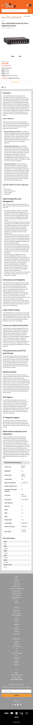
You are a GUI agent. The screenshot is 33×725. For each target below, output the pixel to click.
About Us (16, 579)
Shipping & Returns (16, 598)
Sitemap (16, 602)
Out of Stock (10, 78)
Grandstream (16, 658)
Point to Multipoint (16, 615)
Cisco (16, 651)
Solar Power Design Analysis (16, 588)
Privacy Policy (16, 584)
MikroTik (16, 644)
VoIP (16, 622)
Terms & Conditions (17, 593)
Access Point (16, 610)
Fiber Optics (16, 629)
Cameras (16, 631)
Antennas (16, 624)
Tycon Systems (16, 646)
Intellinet (16, 662)
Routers (16, 617)
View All (16, 664)
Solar (16, 626)
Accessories (16, 633)
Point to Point (16, 613)
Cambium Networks (16, 653)
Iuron (16, 655)
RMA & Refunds (16, 586)
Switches (16, 620)
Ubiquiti (16, 641)
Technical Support (16, 591)
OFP (17, 648)
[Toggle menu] (2, 5)
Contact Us (16, 581)
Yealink (16, 660)
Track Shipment (16, 595)
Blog (16, 600)
